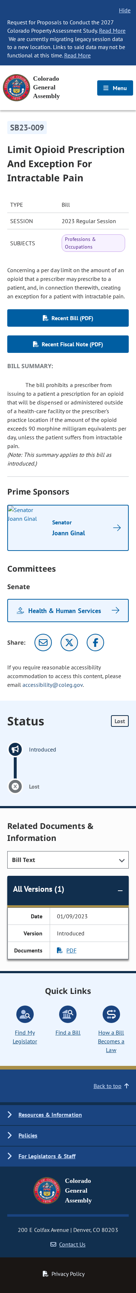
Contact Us (72, 1244)
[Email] (43, 642)
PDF (71, 950)
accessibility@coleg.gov (52, 684)
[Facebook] (95, 642)
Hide (125, 10)
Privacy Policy (67, 1273)
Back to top (107, 1085)
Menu (119, 88)
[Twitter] (69, 642)
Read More (112, 30)
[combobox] (68, 860)
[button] (68, 1115)
